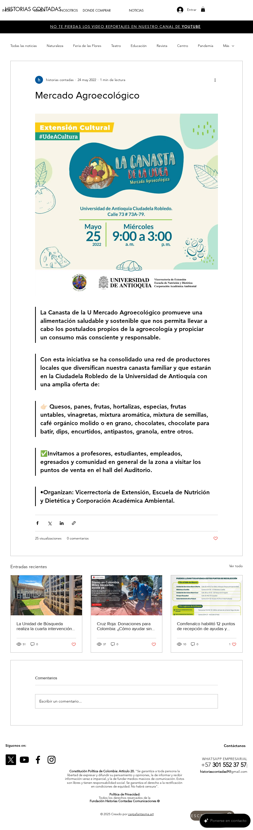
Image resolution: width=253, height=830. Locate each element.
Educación (139, 45)
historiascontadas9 (214, 771)
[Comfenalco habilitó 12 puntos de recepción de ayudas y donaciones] (206, 595)
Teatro (116, 45)
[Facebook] (38, 759)
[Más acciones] (215, 80)
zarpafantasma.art (141, 814)
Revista (162, 45)
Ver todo (236, 566)
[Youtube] (24, 759)
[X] (10, 759)
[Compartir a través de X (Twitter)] (49, 523)
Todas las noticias (23, 45)
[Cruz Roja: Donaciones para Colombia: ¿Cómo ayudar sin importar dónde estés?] (126, 595)
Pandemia (205, 45)
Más (226, 45)
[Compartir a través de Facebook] (37, 523)
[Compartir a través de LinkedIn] (61, 523)
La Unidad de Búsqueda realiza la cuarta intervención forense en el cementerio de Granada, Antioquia (44, 626)
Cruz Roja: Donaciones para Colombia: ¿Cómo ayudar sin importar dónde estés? (124, 626)
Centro (182, 45)
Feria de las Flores (87, 45)
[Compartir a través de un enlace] (73, 523)
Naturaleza (55, 45)
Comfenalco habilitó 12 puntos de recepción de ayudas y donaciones (206, 626)
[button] (203, 9)
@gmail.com (238, 771)
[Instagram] (51, 759)
